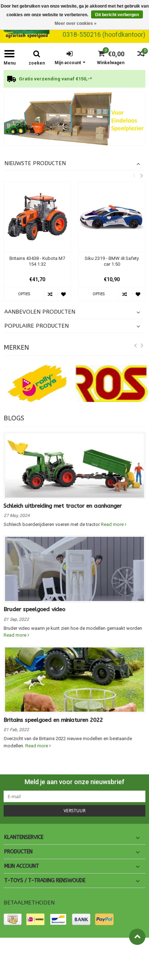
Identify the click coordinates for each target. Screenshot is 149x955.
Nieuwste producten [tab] (35, 163)
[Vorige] (135, 346)
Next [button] (141, 175)
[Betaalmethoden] (13, 919)
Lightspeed (133, 946)
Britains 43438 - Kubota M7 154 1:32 (37, 261)
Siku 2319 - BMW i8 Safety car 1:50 (112, 261)
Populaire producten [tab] (36, 326)
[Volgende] (142, 346)
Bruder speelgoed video (34, 609)
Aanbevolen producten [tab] (39, 312)
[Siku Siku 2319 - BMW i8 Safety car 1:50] (111, 217)
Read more (113, 524)
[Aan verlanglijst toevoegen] (64, 294)
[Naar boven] (137, 937)
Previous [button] (134, 175)
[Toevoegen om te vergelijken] (50, 294)
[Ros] (111, 383)
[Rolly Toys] (37, 383)
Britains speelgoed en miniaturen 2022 (53, 720)
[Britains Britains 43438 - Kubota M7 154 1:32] (37, 217)
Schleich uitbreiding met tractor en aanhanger (63, 506)
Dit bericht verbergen (117, 14)
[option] (74, 79)
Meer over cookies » (76, 23)
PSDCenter (84, 946)
